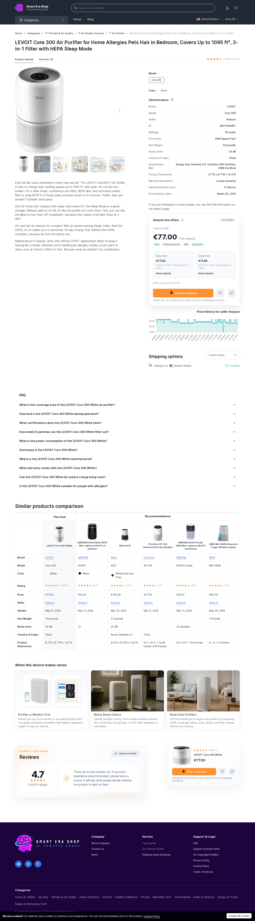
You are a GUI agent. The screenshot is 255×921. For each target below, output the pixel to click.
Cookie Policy (201, 866)
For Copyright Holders (206, 854)
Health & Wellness (126, 897)
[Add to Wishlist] (220, 293)
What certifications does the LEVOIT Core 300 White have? (60, 423)
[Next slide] (119, 110)
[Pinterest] (38, 864)
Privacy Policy (201, 860)
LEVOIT (49, 557)
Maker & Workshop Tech (31, 904)
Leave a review (127, 753)
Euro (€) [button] (230, 19)
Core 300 (156, 80)
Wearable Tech (162, 897)
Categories (33, 33)
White (53, 573)
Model (152, 73)
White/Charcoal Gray (124, 575)
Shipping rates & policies (156, 854)
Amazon (49, 602)
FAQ (195, 843)
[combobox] (222, 355)
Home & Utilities (25, 897)
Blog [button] (90, 19)
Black (86, 573)
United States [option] (217, 355)
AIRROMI (83, 557)
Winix (114, 557)
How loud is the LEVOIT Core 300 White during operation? (59, 414)
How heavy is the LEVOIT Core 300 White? (48, 450)
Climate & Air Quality (60, 33)
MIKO (212, 557)
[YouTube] (18, 864)
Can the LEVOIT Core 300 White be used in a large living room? (62, 477)
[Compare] (231, 293)
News (94, 854)
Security (43, 897)
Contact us (97, 848)
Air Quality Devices (92, 33)
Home (18, 33)
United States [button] (209, 19)
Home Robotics (89, 897)
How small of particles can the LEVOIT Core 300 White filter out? (64, 432)
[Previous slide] (21, 110)
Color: (158, 90)
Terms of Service (203, 871)
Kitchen (107, 897)
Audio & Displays (203, 897)
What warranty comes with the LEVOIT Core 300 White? (58, 468)
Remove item (234, 355)
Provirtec (149, 557)
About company (100, 843)
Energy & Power (227, 897)
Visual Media (182, 897)
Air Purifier (118, 33)
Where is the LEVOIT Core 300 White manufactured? (55, 459)
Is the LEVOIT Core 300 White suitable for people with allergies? (63, 486)
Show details (163, 273)
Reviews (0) (46, 59)
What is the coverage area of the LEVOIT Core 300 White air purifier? (67, 404)
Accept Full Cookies (239, 915)
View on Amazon (186, 293)
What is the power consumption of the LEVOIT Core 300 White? (63, 441)
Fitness (145, 897)
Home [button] (77, 19)
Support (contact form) (206, 848)
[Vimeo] (28, 864)
